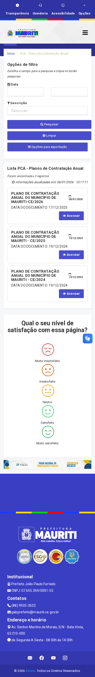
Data (14, 84)
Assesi (30, 671)
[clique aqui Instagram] (65, 658)
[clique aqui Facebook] (42, 658)
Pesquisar (50, 124)
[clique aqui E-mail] (30, 658)
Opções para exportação (49, 147)
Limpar (50, 135)
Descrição (18, 103)
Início (11, 53)
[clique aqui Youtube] (53, 658)
